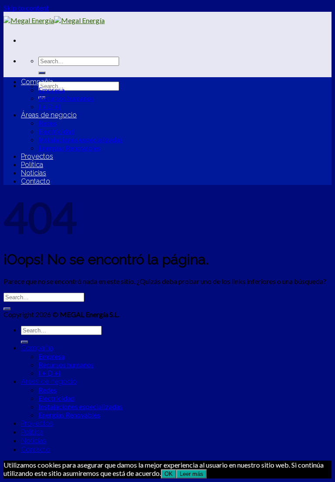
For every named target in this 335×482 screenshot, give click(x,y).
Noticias (33, 173)
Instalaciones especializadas (80, 139)
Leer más (191, 474)
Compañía (37, 82)
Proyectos (37, 156)
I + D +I (49, 106)
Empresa (51, 89)
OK (168, 474)
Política (32, 165)
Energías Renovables (69, 148)
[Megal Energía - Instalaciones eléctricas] (54, 20)
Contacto (35, 181)
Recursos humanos (66, 98)
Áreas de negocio (49, 115)
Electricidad (56, 131)
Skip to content (26, 7)
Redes (47, 123)
